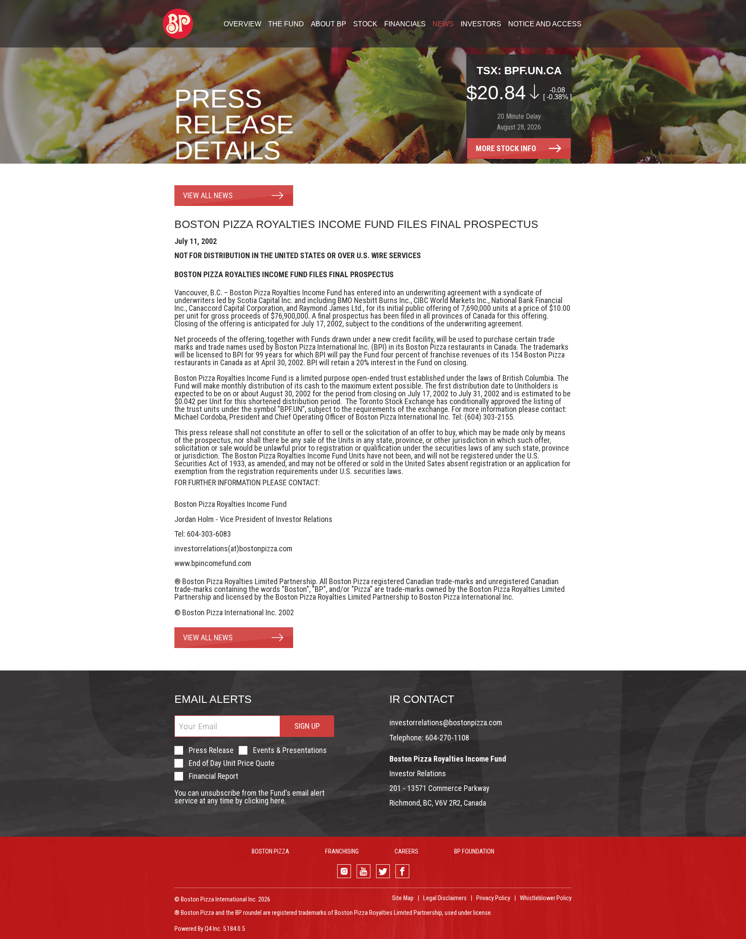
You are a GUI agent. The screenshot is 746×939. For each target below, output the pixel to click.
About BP (328, 24)
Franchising (342, 851)
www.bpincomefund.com (212, 563)
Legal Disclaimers (445, 898)
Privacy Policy (493, 898)
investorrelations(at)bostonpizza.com (233, 548)
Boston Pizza (270, 851)
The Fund (286, 24)
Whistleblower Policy (546, 898)
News (443, 24)
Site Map (403, 898)
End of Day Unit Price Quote (232, 763)
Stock (365, 24)
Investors (481, 24)
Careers (406, 851)
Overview (242, 24)
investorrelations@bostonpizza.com (445, 722)
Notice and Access (545, 24)
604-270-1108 (447, 737)
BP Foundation (474, 851)
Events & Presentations (290, 750)
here (277, 800)
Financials (405, 24)
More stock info (506, 148)
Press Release (211, 750)
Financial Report (213, 776)
